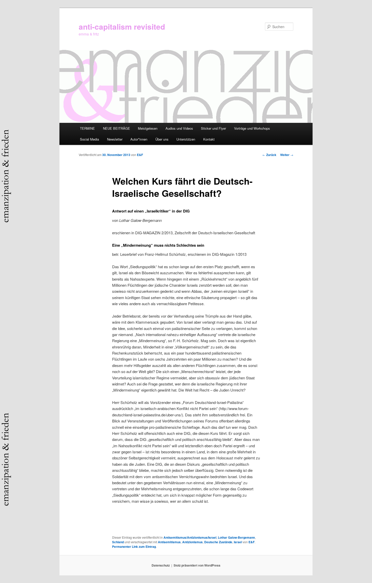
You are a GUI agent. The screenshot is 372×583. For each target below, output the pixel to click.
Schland (118, 542)
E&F (140, 154)
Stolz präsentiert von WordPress (197, 565)
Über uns (162, 139)
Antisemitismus (169, 542)
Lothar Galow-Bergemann (236, 537)
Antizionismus (192, 542)
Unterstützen (185, 139)
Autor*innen (138, 139)
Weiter (286, 154)
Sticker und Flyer (213, 128)
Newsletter (114, 139)
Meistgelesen (147, 128)
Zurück (269, 154)
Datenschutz (161, 565)
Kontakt (209, 139)
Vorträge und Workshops (252, 128)
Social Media (89, 139)
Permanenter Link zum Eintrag (134, 546)
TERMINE (87, 128)
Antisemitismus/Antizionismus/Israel (189, 537)
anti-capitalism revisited (122, 26)
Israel (238, 542)
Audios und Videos (179, 128)
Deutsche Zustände (218, 542)
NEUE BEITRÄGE (116, 128)
